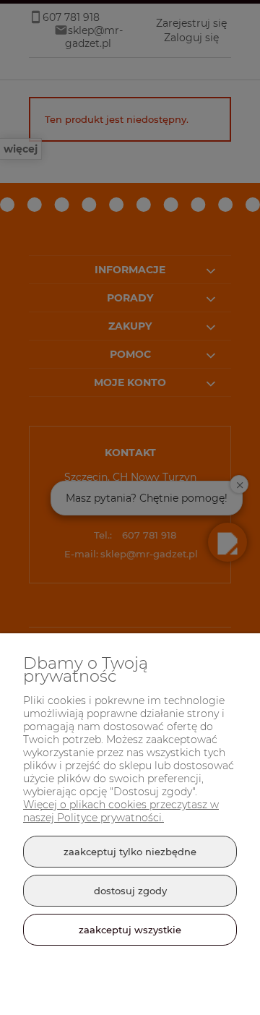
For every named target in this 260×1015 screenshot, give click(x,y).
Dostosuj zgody (130, 890)
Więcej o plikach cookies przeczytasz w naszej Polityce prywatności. (121, 811)
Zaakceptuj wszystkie (130, 929)
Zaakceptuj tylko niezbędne (130, 851)
